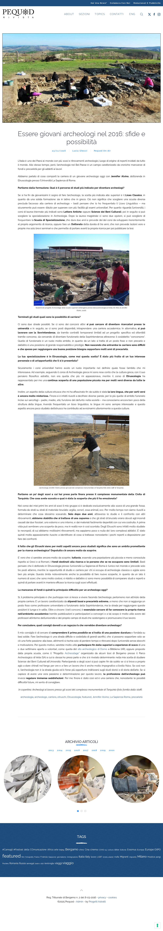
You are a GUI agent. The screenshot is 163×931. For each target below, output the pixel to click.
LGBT (99, 857)
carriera (52, 697)
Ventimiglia (49, 863)
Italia (82, 856)
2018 (94, 750)
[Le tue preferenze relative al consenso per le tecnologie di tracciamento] (157, 925)
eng (131, 14)
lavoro (93, 857)
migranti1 (133, 857)
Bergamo (71, 849)
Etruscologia (74, 697)
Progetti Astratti (97, 901)
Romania (13, 863)
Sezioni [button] (84, 14)
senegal (30, 863)
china (81, 849)
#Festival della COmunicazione (30, 849)
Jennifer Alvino (100, 697)
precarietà (136, 697)
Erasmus (131, 849)
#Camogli (7, 849)
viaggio (68, 863)
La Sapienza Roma (120, 697)
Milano (142, 856)
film (23, 857)
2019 (103, 750)
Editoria (123, 850)
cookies (112, 897)
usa (42, 863)
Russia (22, 863)
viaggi (58, 863)
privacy (102, 897)
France (37, 857)
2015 (68, 750)
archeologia (27, 697)
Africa (50, 849)
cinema (94, 849)
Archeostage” (71, 653)
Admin (79, 901)
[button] (141, 14)
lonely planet (108, 857)
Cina (87, 849)
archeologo (41, 697)
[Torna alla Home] (18, 14)
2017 (86, 750)
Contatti (117, 14)
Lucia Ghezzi (79, 151)
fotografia (29, 857)
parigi (158, 857)
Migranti (124, 857)
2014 (60, 750)
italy (87, 856)
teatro (37, 863)
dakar (116, 850)
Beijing (61, 850)
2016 (77, 750)
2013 (51, 750)
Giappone (52, 857)
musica (151, 857)
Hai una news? (99, 3)
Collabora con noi (120, 3)
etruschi (61, 697)
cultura (110, 850)
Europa (140, 849)
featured (86, 697)
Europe (149, 849)
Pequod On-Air (102, 151)
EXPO (158, 849)
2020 (111, 750)
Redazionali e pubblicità (147, 3)
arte (56, 849)
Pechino (5, 863)
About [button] (69, 14)
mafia (116, 857)
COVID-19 (103, 850)
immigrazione (72, 857)
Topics (100, 14)
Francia (44, 857)
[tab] (78, 811)
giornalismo (61, 857)
